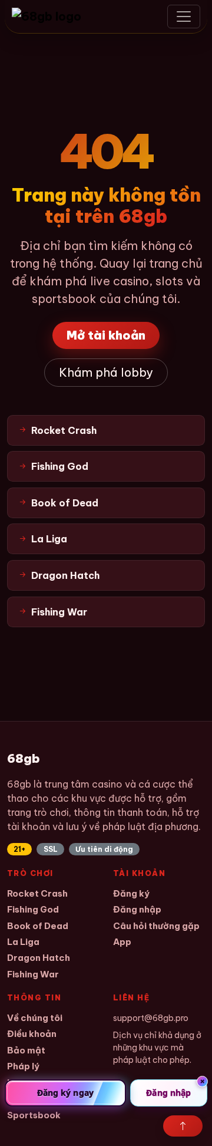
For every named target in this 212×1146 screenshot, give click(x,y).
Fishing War (33, 974)
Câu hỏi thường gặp (156, 925)
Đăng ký (131, 893)
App (122, 941)
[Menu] (183, 16)
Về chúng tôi (34, 1017)
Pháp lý (23, 1066)
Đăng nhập (137, 909)
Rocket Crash (37, 893)
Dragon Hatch (38, 957)
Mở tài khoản (106, 335)
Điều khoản (32, 1033)
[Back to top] (183, 1126)
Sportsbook (34, 1115)
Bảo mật (26, 1050)
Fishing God (33, 909)
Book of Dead (37, 925)
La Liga (23, 941)
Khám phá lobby (106, 372)
